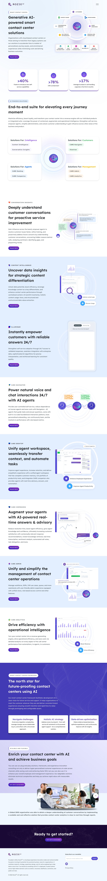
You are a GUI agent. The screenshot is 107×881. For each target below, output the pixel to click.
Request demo (14, 57)
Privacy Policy (69, 868)
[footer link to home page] (14, 854)
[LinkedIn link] (66, 864)
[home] (16, 4)
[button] (40, 795)
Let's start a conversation (17, 784)
